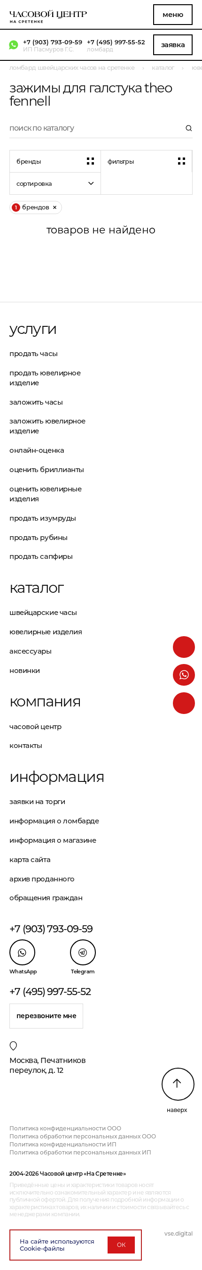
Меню (173, 14)
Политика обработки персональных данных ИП (80, 1152)
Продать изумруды (42, 518)
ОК (121, 1244)
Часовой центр (35, 726)
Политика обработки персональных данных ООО (82, 1136)
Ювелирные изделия (45, 631)
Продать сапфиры (40, 556)
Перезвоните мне (46, 1016)
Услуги (32, 328)
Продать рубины (38, 537)
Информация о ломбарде (54, 820)
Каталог (36, 587)
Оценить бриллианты (46, 469)
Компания (44, 701)
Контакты (25, 745)
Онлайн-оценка (36, 450)
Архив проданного (42, 878)
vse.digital (178, 1233)
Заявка (173, 44)
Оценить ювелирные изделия (45, 493)
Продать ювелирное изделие (44, 377)
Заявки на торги (37, 801)
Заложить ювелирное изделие (47, 425)
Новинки (24, 670)
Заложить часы (35, 402)
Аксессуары (30, 651)
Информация (55, 776)
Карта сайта (29, 859)
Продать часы (33, 353)
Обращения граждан (45, 897)
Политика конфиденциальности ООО (65, 1128)
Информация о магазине (52, 840)
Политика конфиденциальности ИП (63, 1144)
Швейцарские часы (43, 612)
